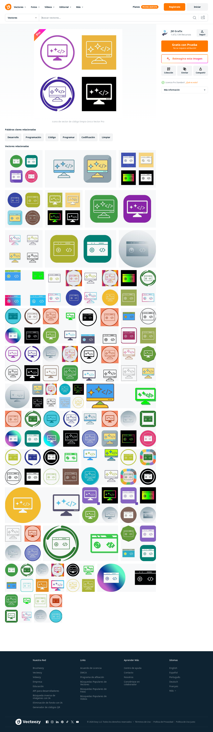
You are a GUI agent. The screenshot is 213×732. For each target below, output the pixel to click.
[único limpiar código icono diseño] (25, 288)
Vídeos (48, 7)
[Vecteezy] (8, 7)
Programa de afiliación (92, 677)
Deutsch (173, 681)
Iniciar (197, 6)
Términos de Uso (143, 721)
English (173, 667)
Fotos (34, 7)
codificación (88, 137)
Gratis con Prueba (184, 46)
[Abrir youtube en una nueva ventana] (77, 722)
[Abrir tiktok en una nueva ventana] (67, 722)
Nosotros (128, 677)
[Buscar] (194, 18)
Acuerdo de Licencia (91, 667)
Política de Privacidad (163, 721)
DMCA (83, 672)
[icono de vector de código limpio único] (24, 169)
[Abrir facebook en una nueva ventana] (47, 722)
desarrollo (13, 137)
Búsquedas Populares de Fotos (93, 690)
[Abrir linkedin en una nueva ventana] (57, 722)
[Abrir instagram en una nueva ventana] (52, 722)
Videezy (37, 677)
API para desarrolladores (46, 690)
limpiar (106, 137)
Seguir (202, 34)
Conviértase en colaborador (132, 683)
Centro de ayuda (132, 667)
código (52, 137)
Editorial (64, 7)
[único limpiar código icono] (138, 288)
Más (78, 7)
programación (33, 137)
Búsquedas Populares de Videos (93, 697)
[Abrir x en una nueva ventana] (72, 722)
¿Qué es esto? (192, 82)
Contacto (128, 672)
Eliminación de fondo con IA (47, 702)
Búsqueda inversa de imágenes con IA (44, 697)
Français (173, 686)
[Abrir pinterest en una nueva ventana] (62, 722)
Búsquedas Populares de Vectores (93, 683)
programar (69, 137)
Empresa (37, 681)
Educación (38, 686)
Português (174, 677)
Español (173, 672)
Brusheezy (38, 667)
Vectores (18, 7)
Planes (136, 6)
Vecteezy (37, 672)
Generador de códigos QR (46, 707)
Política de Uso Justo (185, 721)
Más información (172, 90)
